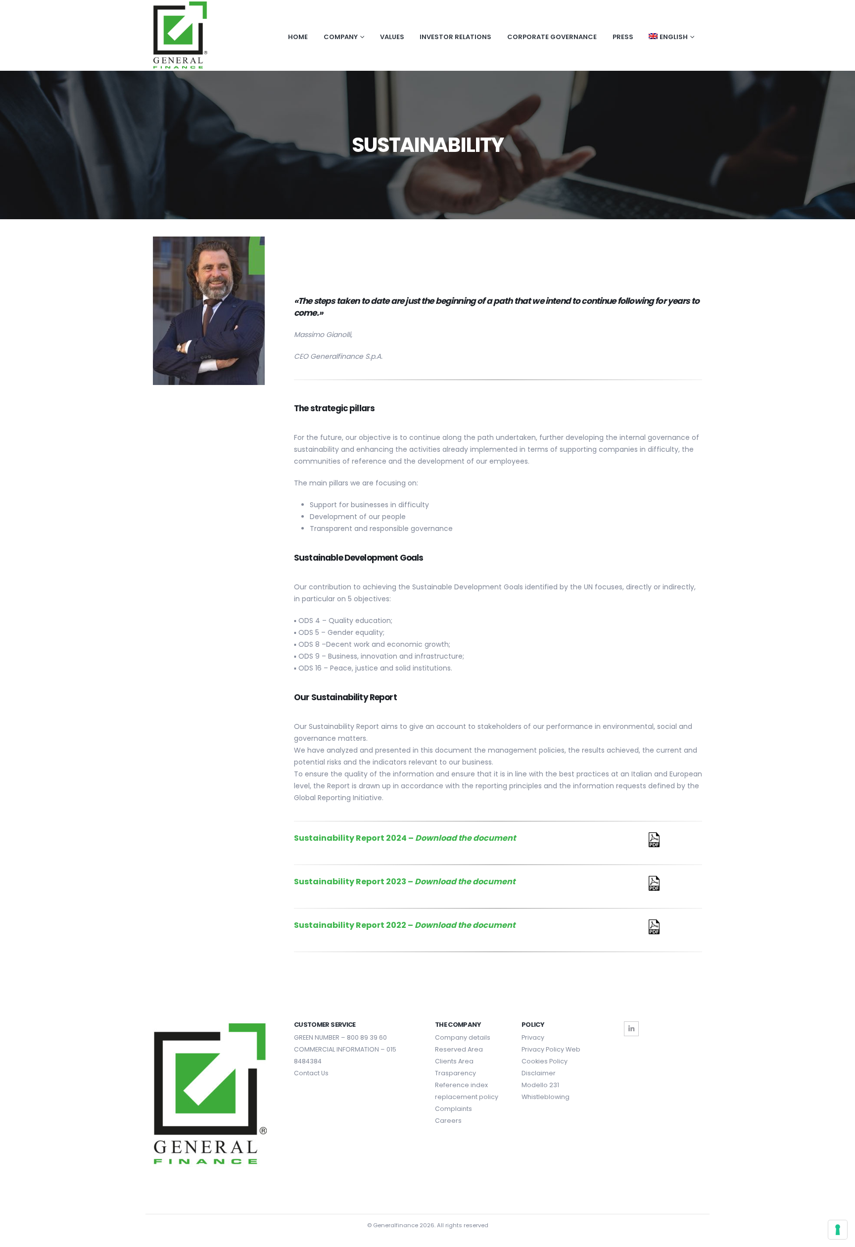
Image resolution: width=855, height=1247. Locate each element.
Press (623, 37)
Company (341, 37)
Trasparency (455, 1073)
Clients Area (454, 1061)
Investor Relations (455, 37)
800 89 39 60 (367, 1037)
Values (392, 37)
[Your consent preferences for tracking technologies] (837, 1229)
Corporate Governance (552, 37)
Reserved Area (459, 1049)
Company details (462, 1037)
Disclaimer (539, 1073)
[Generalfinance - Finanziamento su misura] (180, 35)
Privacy (533, 1037)
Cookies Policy (545, 1061)
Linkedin (631, 1028)
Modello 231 (540, 1085)
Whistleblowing (546, 1097)
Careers (448, 1120)
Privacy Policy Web (551, 1049)
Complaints (453, 1108)
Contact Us (311, 1073)
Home (298, 37)
